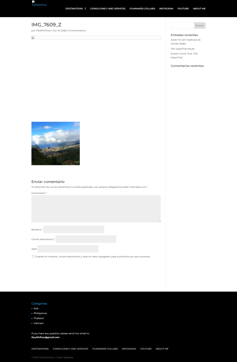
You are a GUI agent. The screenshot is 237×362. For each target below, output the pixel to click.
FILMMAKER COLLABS (142, 8)
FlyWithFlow (43, 30)
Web (34, 249)
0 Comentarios (77, 30)
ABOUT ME (199, 8)
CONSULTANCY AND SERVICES (107, 8)
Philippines (40, 313)
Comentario (39, 193)
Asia (36, 308)
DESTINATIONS (74, 8)
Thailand (39, 318)
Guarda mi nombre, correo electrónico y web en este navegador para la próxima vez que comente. (92, 256)
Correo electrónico (43, 239)
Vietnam (39, 323)
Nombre (37, 229)
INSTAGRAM (166, 8)
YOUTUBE (183, 8)
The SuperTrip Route (183, 48)
